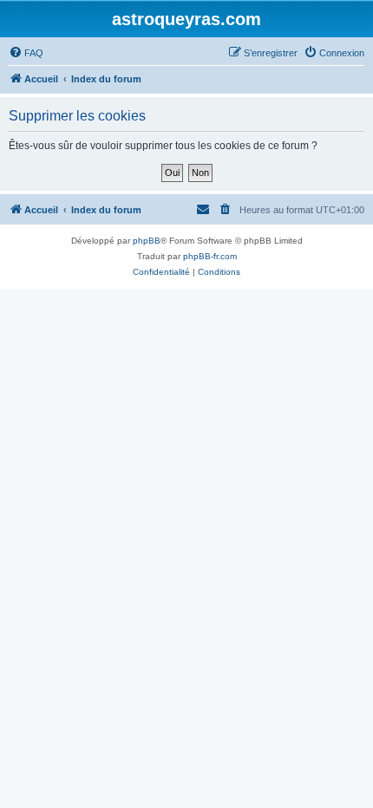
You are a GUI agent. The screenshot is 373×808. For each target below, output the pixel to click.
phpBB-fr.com (210, 256)
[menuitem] (26, 52)
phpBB (146, 240)
